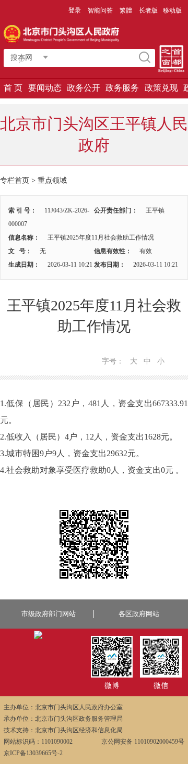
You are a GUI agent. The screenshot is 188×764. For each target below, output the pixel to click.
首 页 (13, 87)
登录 (74, 10)
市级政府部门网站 (48, 614)
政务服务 (122, 87)
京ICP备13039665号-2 (33, 753)
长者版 (148, 10)
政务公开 (83, 87)
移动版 (172, 10)
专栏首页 (14, 180)
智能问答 (100, 10)
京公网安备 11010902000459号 (142, 741)
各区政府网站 (139, 614)
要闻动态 (45, 87)
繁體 (126, 10)
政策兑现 (161, 87)
